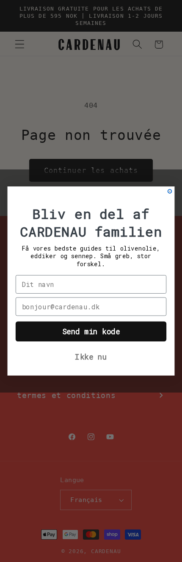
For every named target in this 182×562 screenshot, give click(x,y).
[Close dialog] (170, 191)
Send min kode (91, 331)
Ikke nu (91, 357)
